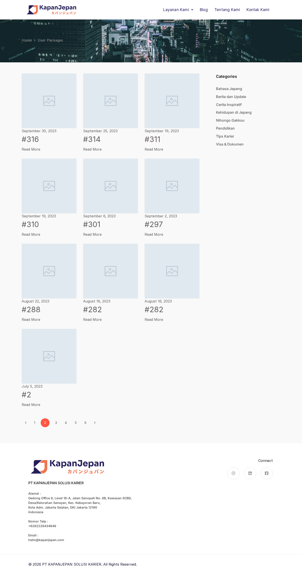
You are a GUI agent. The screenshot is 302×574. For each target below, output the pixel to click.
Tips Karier (225, 136)
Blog (204, 10)
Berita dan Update (231, 96)
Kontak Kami (258, 10)
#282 (92, 309)
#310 (30, 224)
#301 (91, 224)
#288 (31, 309)
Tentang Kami (227, 10)
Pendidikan (225, 128)
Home (27, 40)
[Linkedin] (250, 473)
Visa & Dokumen (230, 144)
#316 (30, 139)
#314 (92, 139)
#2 (26, 394)
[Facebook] (267, 473)
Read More (31, 149)
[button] (178, 10)
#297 (154, 224)
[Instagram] (233, 473)
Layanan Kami (176, 10)
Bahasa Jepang (229, 88)
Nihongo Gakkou (230, 120)
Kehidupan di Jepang (234, 112)
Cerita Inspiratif (229, 104)
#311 (152, 139)
